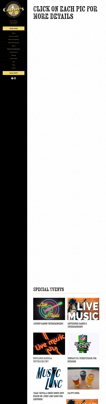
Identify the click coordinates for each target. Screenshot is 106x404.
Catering (13, 55)
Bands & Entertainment (13, 49)
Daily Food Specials (13, 39)
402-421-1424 (13, 23)
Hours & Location (13, 36)
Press (13, 65)
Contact (13, 68)
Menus (13, 33)
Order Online (16, 28)
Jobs (13, 61)
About (13, 46)
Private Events (14, 52)
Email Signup (13, 73)
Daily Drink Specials (13, 42)
